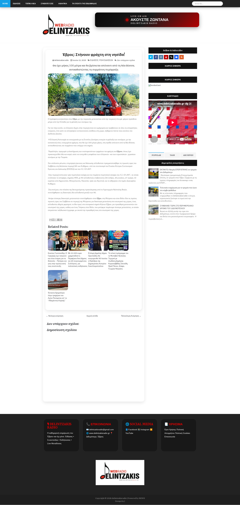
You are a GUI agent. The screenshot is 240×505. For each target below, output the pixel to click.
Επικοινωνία (169, 436)
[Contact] (176, 57)
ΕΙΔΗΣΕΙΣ (16, 4)
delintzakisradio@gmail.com (101, 429)
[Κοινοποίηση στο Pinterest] (61, 219)
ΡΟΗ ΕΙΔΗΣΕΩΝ (106, 60)
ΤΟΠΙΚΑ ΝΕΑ (30, 4)
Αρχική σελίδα (92, 316)
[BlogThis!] (53, 219)
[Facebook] (156, 57)
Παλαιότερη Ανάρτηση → (131, 316)
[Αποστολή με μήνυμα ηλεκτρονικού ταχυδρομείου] (50, 219)
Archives (188, 155)
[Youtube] (166, 57)
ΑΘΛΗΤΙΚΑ (62, 4)
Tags (172, 155)
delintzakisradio (119, 498)
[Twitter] (150, 57)
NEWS (142, 498)
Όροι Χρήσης (170, 429)
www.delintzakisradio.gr (99, 433)
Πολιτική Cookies (182, 433)
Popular (156, 155)
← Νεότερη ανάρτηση (54, 316)
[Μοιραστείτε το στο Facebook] (58, 219)
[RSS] (181, 57)
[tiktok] (171, 57)
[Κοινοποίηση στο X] (55, 219)
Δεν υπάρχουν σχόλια (126, 60)
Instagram (145, 429)
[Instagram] (161, 57)
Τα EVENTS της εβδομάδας (84, 4)
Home (5, 4)
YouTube (129, 433)
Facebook (132, 429)
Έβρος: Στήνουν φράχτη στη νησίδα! (93, 54)
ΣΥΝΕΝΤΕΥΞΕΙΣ (47, 4)
